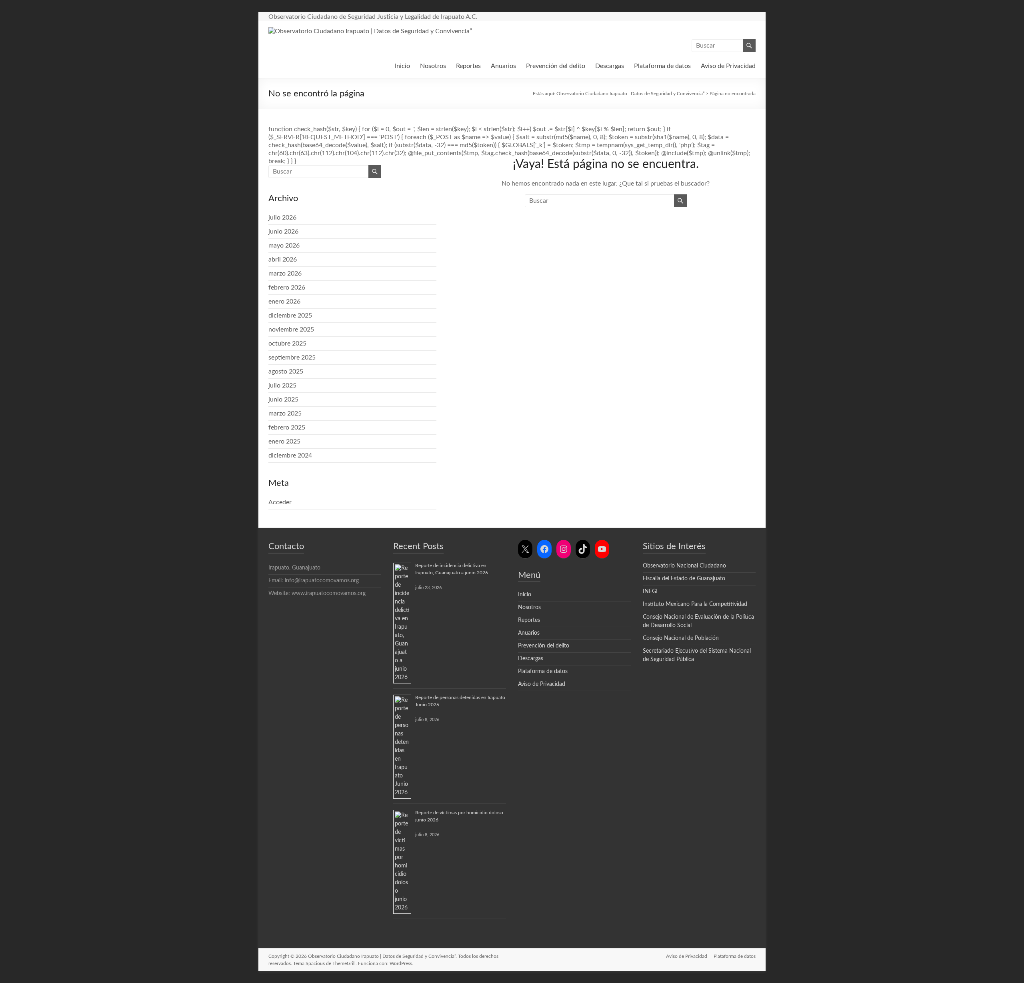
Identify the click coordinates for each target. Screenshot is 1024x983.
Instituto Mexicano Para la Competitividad (695, 604)
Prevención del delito (555, 66)
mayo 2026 (284, 245)
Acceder (280, 502)
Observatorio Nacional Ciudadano (684, 566)
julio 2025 (282, 385)
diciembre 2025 (290, 315)
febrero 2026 (286, 287)
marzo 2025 (285, 413)
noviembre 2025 (291, 329)
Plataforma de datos (662, 66)
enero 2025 (284, 441)
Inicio (402, 66)
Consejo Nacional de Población (681, 638)
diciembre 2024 (290, 455)
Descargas (609, 66)
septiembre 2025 (292, 357)
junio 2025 (283, 399)
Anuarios (503, 66)
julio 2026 (282, 217)
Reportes (468, 66)
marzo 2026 (285, 273)
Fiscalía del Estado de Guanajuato (684, 578)
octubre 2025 (287, 343)
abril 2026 (282, 259)
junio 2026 (283, 231)
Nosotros (433, 66)
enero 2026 (284, 301)
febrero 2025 (286, 427)
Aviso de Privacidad (728, 66)
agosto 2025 (285, 371)
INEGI (650, 591)
